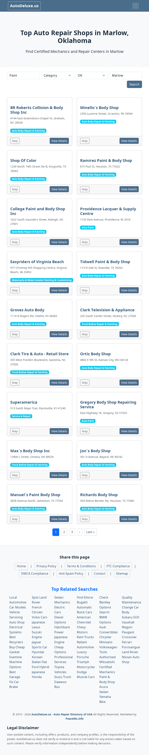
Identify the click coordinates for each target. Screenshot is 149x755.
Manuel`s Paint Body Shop (35, 494)
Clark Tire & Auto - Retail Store (39, 353)
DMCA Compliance (34, 573)
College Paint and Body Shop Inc (37, 211)
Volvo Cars (39, 617)
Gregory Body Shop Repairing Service (108, 404)
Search (134, 84)
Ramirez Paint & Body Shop (106, 160)
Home (21, 566)
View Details (59, 141)
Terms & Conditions (81, 566)
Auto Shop (17, 622)
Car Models (17, 607)
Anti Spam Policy (71, 573)
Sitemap (122, 573)
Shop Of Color (23, 160)
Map (15, 141)
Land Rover (130, 652)
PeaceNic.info (75, 718)
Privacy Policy (46, 566)
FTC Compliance (118, 566)
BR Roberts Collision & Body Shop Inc (36, 110)
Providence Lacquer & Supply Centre (108, 211)
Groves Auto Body (27, 309)
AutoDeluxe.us (24, 5)
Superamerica (23, 402)
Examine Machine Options (15, 662)
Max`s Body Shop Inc (30, 450)
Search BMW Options (105, 617)
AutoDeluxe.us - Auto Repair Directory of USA (62, 714)
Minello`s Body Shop (99, 107)
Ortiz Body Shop (95, 353)
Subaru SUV (130, 617)
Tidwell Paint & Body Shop (105, 261)
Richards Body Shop (99, 494)
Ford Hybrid (40, 667)
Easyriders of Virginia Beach (37, 261)
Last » (90, 532)
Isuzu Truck (62, 677)
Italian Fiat (39, 662)
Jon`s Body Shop (95, 450)
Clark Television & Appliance (107, 309)
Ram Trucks (85, 637)
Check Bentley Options (105, 602)
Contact (99, 573)
